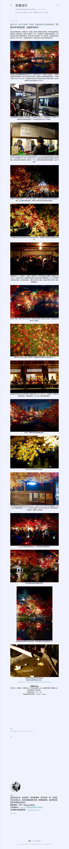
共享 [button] (11, 728)
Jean (11, 795)
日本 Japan (18, 12)
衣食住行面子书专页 (34, 807)
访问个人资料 (13, 813)
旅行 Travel (16, 731)
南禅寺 (52, 117)
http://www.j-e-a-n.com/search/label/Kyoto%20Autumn (34, 682)
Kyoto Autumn (30, 731)
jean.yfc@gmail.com (33, 810)
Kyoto (24, 731)
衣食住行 (21, 6)
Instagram (22, 807)
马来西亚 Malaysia (39, 12)
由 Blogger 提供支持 (36, 841)
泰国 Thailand (27, 12)
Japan (21, 731)
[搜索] (58, 4)
